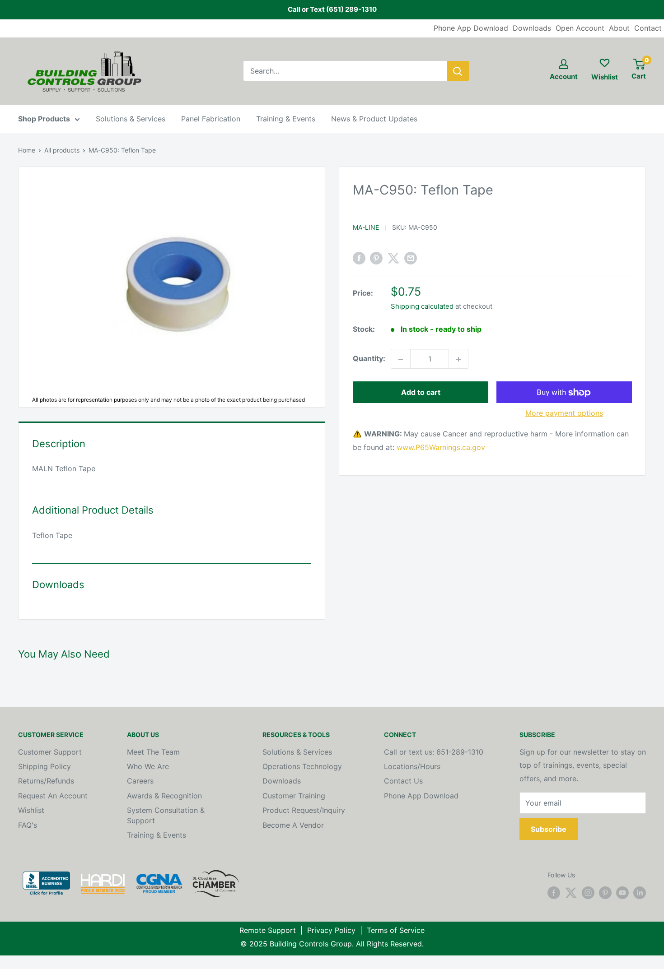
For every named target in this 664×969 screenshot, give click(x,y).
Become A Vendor (293, 825)
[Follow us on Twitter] (571, 892)
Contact (648, 27)
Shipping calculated (422, 306)
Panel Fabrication (210, 118)
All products (61, 150)
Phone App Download (471, 27)
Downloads (532, 27)
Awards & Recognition (164, 795)
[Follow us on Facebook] (553, 892)
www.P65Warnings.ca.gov (441, 447)
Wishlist (31, 810)
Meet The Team (153, 751)
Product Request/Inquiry (303, 810)
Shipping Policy (44, 766)
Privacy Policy (331, 930)
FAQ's (27, 825)
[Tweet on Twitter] (393, 258)
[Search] (458, 71)
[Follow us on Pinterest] (605, 892)
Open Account (580, 27)
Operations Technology (302, 766)
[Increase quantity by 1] (458, 359)
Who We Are (148, 766)
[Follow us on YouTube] (622, 892)
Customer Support (50, 751)
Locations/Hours (412, 766)
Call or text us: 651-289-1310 (433, 751)
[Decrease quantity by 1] (400, 359)
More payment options (564, 413)
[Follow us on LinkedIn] (639, 892)
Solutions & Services (130, 118)
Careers (140, 780)
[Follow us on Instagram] (588, 892)
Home (26, 150)
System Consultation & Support (166, 815)
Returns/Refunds (46, 780)
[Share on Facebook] (359, 258)
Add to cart (420, 392)
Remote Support (267, 930)
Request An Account (53, 795)
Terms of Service (396, 930)
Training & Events (285, 118)
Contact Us (403, 780)
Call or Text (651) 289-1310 (332, 9)
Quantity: (369, 358)
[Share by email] (410, 258)
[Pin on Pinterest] (376, 258)
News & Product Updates (374, 118)
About (619, 27)
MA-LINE (366, 227)
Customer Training (293, 795)
